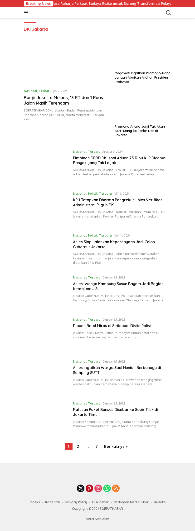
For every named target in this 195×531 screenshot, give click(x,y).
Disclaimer (100, 502)
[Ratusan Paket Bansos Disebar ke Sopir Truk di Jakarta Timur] (46, 418)
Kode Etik (52, 502)
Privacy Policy (76, 502)
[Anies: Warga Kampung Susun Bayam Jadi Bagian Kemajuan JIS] (46, 292)
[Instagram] (98, 489)
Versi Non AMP (97, 519)
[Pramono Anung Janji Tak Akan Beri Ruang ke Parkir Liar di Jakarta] (143, 106)
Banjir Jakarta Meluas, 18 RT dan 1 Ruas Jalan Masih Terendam (63, 100)
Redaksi (160, 502)
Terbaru (45, 91)
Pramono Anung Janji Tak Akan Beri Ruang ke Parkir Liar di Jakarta (140, 130)
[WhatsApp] (107, 489)
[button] (27, 13)
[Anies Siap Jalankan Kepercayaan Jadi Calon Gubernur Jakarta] (46, 250)
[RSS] (116, 489)
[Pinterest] (89, 489)
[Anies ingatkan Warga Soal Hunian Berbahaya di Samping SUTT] (46, 376)
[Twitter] (80, 489)
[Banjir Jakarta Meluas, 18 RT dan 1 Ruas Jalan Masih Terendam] (66, 61)
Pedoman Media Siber (131, 502)
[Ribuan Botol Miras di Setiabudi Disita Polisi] (46, 334)
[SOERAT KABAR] (55, 13)
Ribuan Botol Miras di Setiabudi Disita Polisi (112, 325)
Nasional (30, 91)
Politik (93, 193)
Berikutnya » (116, 446)
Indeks (35, 502)
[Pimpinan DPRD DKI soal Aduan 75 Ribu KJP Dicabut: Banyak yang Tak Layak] (46, 166)
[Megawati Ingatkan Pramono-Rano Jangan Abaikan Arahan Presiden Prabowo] (143, 53)
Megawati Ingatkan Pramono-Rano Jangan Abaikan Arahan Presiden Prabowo (143, 77)
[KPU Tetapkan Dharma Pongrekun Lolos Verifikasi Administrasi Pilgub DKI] (46, 208)
